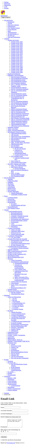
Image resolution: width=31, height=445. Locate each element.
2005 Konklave (15, 139)
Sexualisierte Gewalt (16, 242)
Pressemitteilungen (13, 207)
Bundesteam (11, 22)
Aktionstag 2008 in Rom (17, 231)
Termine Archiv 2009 (17, 67)
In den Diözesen (12, 29)
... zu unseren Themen (17, 309)
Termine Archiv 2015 (17, 58)
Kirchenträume (15, 350)
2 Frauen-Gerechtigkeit (14, 228)
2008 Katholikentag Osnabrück (19, 110)
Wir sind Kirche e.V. (13, 34)
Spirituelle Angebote (13, 127)
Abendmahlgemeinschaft (21, 263)
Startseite (6, 393)
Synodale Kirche (12, 289)
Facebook (10, 361)
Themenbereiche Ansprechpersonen (16, 369)
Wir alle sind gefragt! (20, 148)
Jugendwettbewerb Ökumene (19, 281)
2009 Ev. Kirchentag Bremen (19, 109)
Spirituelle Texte (12, 343)
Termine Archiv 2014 (17, 60)
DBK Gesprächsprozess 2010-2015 (17, 251)
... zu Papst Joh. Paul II (17, 306)
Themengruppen (12, 384)
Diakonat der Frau (16, 232)
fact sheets (14, 203)
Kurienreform (14, 222)
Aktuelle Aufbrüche (13, 249)
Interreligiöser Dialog (13, 255)
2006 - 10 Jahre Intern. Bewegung (20, 142)
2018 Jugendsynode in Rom (18, 162)
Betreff (2, 417)
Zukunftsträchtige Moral (17, 294)
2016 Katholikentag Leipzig (18, 93)
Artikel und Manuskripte (14, 297)
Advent (13, 344)
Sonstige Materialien (13, 191)
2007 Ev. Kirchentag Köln (18, 112)
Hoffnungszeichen (13, 333)
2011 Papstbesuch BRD (17, 176)
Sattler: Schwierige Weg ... (21, 277)
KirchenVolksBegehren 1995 (19, 326)
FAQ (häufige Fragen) (14, 28)
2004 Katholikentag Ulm (18, 116)
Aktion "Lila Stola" (13, 129)
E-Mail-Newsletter (13, 181)
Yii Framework (11, 443)
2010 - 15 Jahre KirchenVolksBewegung (17, 173)
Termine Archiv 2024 (17, 45)
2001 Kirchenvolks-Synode (18, 138)
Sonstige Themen (15, 329)
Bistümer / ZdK (12, 378)
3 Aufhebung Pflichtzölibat (15, 236)
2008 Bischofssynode (17, 144)
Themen (6, 210)
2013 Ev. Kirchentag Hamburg (19, 101)
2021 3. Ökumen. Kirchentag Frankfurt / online (19, 85)
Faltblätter (10, 182)
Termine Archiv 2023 (17, 46)
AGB (5, 6)
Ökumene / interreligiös (17, 327)
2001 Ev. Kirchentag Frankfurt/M (20, 119)
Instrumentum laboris (20, 153)
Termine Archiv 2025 (17, 41)
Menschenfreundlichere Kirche (19, 352)
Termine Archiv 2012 (17, 63)
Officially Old (15, 355)
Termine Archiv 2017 (17, 55)
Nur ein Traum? (15, 353)
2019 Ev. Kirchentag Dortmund (19, 89)
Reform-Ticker (12, 188)
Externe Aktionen (12, 390)
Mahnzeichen (11, 338)
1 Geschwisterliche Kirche (15, 211)
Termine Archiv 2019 (17, 52)
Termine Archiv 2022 (17, 48)
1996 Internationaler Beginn (18, 133)
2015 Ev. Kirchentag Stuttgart (19, 95)
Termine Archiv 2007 (17, 70)
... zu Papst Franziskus (17, 304)
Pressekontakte (12, 200)
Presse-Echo (11, 199)
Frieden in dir (14, 347)
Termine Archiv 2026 (17, 43)
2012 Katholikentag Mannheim (19, 103)
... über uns (14, 300)
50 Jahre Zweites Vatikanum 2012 (17, 254)
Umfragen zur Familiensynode (18, 151)
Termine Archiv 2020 (17, 51)
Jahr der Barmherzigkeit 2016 (16, 257)
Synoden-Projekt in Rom (21, 155)
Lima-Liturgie (15, 283)
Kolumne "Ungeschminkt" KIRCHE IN (19, 341)
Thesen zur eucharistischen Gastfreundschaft (21, 279)
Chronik (10, 23)
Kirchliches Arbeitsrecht (17, 217)
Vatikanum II (14, 330)
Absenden (3, 437)
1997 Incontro (15, 135)
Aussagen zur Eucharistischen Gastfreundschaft (19, 266)
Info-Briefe (11, 184)
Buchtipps (10, 310)
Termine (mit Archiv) (13, 40)
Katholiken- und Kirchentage (15, 75)
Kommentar (4, 427)
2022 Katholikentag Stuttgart (19, 81)
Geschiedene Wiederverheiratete (20, 248)
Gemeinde (14, 349)
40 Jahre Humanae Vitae (17, 245)
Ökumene (10, 258)
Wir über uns (11, 35)
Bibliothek (7, 295)
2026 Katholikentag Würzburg (19, 78)
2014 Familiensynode (17, 147)
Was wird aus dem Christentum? (20, 358)
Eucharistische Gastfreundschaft (19, 262)
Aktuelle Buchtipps (16, 312)
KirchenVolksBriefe (19, 168)
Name (2, 407)
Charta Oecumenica (16, 260)
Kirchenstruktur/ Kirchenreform (19, 324)
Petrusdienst (14, 226)
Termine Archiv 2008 (17, 69)
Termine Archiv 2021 (17, 49)
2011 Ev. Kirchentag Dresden (19, 104)
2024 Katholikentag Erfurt (18, 80)
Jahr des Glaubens (16, 292)
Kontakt (6, 8)
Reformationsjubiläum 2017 (18, 288)
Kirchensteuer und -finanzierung (20, 219)
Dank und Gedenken (13, 25)
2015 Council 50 (15, 161)
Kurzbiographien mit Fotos (18, 205)
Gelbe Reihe (11, 185)
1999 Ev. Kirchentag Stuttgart (19, 122)
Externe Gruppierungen (14, 388)
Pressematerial (11, 202)
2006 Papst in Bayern (17, 167)
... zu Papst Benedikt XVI (18, 303)
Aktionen (6, 38)
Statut (9, 31)
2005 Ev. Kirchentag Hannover (19, 115)
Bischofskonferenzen (16, 214)
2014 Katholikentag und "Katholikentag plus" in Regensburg (17, 98)
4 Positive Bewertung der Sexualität (17, 239)
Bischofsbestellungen (17, 213)
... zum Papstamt (15, 301)
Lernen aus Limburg (16, 225)
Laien (12, 223)
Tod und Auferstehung (17, 356)
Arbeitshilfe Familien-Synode (19, 194)
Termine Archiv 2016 (17, 57)
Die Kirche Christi (16, 346)
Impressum (7, 3)
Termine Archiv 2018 (17, 54)
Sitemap (6, 2)
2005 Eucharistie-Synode (18, 141)
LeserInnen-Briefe (12, 197)
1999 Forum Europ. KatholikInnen (20, 136)
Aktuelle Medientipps (17, 193)
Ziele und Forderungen (14, 37)
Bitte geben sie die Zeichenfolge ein (10, 429)
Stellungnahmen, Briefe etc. (15, 339)
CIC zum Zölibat (15, 237)
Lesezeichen (11, 336)
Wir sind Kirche (8, 20)
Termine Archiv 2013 (17, 61)
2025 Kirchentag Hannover (18, 77)
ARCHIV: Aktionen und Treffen (16, 164)
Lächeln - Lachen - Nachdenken (16, 335)
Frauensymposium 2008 (17, 234)
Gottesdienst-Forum (13, 332)
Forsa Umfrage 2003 (20, 269)
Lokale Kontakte (12, 382)
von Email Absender (6, 410)
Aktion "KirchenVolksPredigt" (16, 130)
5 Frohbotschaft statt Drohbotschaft (17, 246)
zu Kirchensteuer (15, 385)
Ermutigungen (11, 26)
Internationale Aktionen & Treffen (17, 132)
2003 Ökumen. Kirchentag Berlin (20, 118)
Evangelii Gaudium (16, 323)
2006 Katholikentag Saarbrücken (20, 113)
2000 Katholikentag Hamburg (19, 121)
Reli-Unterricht (12, 190)
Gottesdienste (11, 187)
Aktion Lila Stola (15, 229)
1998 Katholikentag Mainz (18, 124)
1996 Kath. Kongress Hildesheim (20, 126)
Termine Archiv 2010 (17, 66)
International (4, 15)
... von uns (14, 298)
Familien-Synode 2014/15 (15, 252)
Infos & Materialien (9, 177)
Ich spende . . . (12, 372)
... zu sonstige (14, 307)
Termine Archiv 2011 (17, 64)
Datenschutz (7, 5)
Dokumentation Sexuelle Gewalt (20, 240)
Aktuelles (10, 179)
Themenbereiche (12, 32)
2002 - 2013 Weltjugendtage (18, 165)
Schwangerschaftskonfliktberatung (20, 243)
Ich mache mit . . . (12, 362)
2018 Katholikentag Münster (19, 87)
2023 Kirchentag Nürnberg (18, 83)
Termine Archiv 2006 (17, 72)
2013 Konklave (15, 145)
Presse (6, 196)
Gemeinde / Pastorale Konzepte (19, 216)
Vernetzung (7, 376)
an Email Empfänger (6, 413)
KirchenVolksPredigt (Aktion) (19, 220)
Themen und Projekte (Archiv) (16, 291)
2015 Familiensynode (17, 156)
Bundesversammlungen (14, 74)
